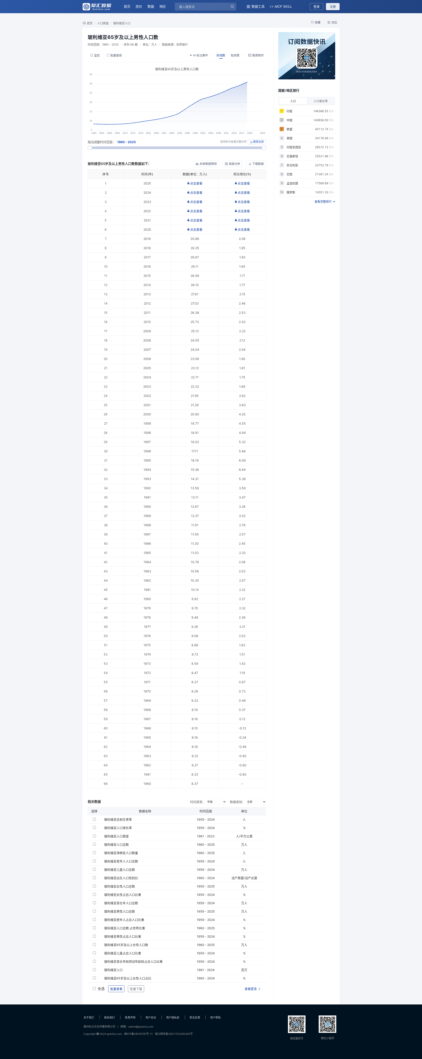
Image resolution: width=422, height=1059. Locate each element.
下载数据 (258, 163)
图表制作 (258, 55)
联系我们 (109, 1017)
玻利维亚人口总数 (116, 844)
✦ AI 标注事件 (199, 55)
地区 (162, 6)
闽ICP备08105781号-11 (138, 1033)
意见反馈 (194, 1017)
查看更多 (251, 989)
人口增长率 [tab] (320, 101)
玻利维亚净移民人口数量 (121, 853)
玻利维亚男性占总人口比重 (122, 936)
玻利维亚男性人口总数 (119, 911)
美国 (289, 138)
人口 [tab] (293, 101)
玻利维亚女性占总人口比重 (122, 894)
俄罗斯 (291, 192)
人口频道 (103, 23)
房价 (139, 6)
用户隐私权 (172, 1017)
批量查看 (116, 989)
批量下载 (136, 989)
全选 (101, 988)
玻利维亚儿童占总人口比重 (122, 953)
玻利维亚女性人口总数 (119, 886)
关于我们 (89, 1017)
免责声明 (130, 1017)
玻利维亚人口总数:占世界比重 (124, 928)
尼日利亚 (292, 165)
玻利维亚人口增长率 (118, 828)
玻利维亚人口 (121, 23)
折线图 (220, 55)
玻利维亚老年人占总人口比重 (124, 920)
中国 (289, 120)
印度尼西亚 (294, 147)
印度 (289, 111)
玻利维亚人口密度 (116, 836)
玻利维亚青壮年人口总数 (121, 903)
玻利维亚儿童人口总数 (119, 869)
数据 (150, 6)
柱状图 (235, 55)
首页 (127, 6)
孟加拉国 (292, 183)
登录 (316, 6)
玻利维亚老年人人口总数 (121, 861)
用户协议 (151, 1017)
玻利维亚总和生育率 (118, 819)
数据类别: (236, 802)
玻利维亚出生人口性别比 (121, 878)
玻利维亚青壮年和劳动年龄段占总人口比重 (133, 961)
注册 (333, 6)
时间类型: (196, 802)
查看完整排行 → (325, 201)
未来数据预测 (208, 163)
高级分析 (234, 163)
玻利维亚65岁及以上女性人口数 (126, 945)
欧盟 (289, 129)
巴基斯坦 (292, 156)
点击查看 (196, 183)
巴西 (289, 174)
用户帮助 (215, 1017)
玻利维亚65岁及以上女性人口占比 (127, 978)
